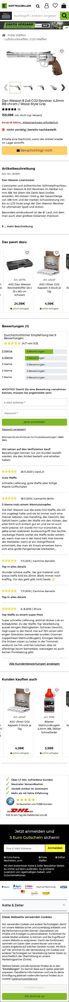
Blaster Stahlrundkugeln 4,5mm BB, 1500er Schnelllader (49, 727)
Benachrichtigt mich (36, 150)
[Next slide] (63, 87)
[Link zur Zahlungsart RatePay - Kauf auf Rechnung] (29, 886)
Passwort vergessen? (14, 429)
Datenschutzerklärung (24, 979)
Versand (37, 115)
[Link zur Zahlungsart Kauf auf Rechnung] (46, 886)
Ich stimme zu (34, 996)
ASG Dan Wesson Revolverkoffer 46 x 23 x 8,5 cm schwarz (19, 290)
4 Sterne (7, 357)
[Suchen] (64, 16)
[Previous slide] (6, 87)
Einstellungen (34, 987)
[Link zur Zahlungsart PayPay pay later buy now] (17, 886)
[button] (15, 87)
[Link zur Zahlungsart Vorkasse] (34, 893)
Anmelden (56, 848)
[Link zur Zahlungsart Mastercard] (23, 891)
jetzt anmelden (34, 422)
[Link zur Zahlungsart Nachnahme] (46, 893)
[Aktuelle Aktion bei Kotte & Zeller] (34, 25)
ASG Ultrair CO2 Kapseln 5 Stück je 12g (49, 288)
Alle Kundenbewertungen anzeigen (34, 664)
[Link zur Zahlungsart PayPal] (6, 886)
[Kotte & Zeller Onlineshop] (16, 5)
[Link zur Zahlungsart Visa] (63, 886)
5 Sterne (7, 351)
